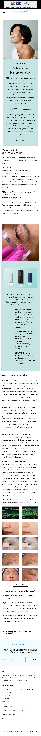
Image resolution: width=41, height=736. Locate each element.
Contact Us (6, 695)
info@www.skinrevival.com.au (12, 714)
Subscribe (32, 659)
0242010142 (6, 718)
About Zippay (6, 692)
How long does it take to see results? (18, 632)
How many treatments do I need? (20, 591)
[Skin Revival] (20, 11)
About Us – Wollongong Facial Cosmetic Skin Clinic (20, 689)
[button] (20, 591)
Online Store (6, 698)
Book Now (20, 140)
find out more (30, 7)
